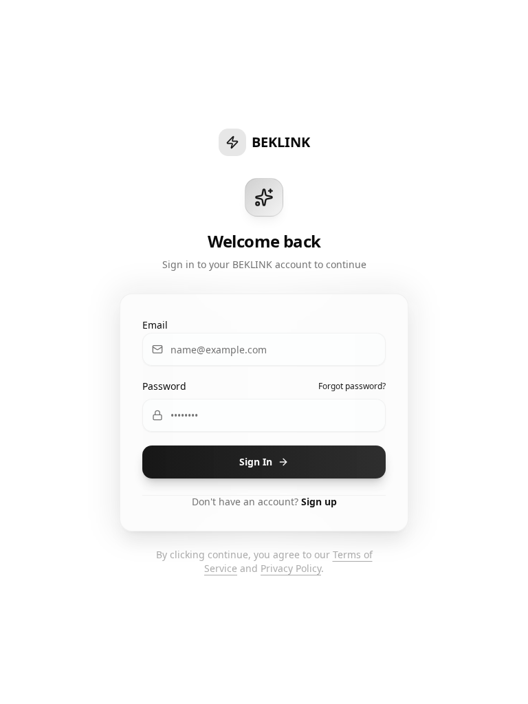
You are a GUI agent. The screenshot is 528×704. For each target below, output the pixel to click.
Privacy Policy (291, 568)
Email (155, 324)
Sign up (319, 501)
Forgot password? (352, 386)
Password (164, 386)
